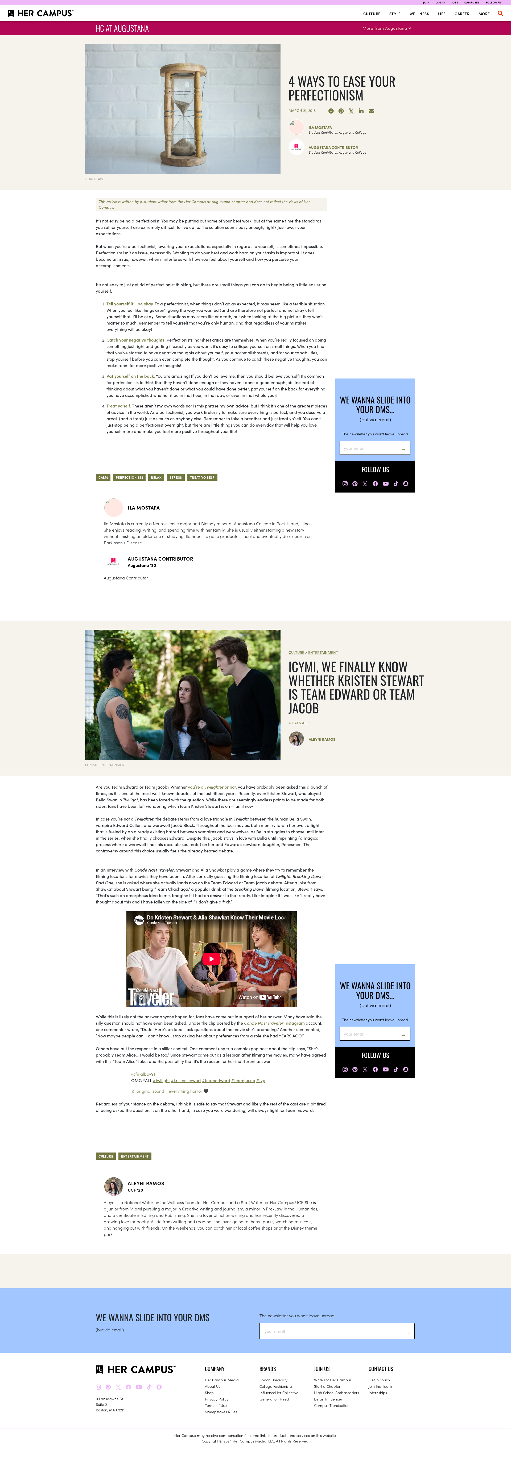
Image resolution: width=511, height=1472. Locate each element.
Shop (209, 1392)
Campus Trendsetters (332, 1405)
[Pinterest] (341, 111)
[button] (500, 13)
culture (105, 1156)
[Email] (371, 111)
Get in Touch (379, 1379)
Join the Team (380, 1386)
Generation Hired (274, 1399)
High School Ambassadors (336, 1392)
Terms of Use (216, 1405)
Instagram (274, 1023)
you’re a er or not (212, 787)
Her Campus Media (222, 1379)
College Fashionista (275, 1386)
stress (176, 477)
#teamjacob (243, 1080)
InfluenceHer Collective (278, 1392)
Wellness (419, 13)
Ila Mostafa (320, 127)
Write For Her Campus (333, 1379)
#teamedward (216, 1080)
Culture (372, 13)
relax (156, 477)
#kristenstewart (186, 1080)
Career (462, 13)
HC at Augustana (122, 28)
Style (395, 13)
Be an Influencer (328, 1399)
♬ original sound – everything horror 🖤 (170, 1091)
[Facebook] (331, 111)
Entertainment (323, 652)
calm (103, 477)
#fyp (260, 1080)
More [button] (484, 13)
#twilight (161, 1080)
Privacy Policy (216, 1399)
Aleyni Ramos (322, 739)
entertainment (135, 1156)
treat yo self (202, 477)
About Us (212, 1386)
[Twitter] (351, 111)
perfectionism (129, 477)
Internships (378, 1392)
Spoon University (273, 1379)
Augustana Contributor (333, 147)
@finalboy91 (143, 1074)
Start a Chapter (327, 1386)
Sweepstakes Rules (221, 1411)
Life (442, 13)
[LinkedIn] (361, 111)
